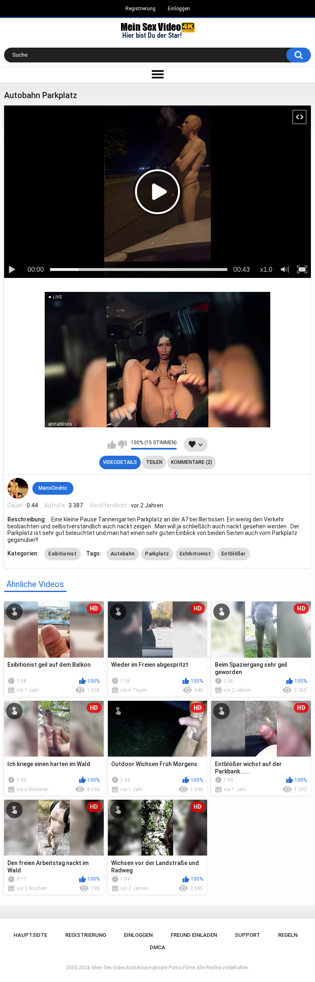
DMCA (157, 947)
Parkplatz (157, 554)
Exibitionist (62, 554)
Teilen (154, 462)
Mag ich (111, 445)
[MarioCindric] (17, 488)
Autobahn (123, 554)
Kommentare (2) (191, 462)
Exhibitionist (195, 554)
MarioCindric (53, 488)
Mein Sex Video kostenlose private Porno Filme (143, 968)
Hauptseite (30, 935)
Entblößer (233, 554)
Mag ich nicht (122, 445)
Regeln (287, 935)
